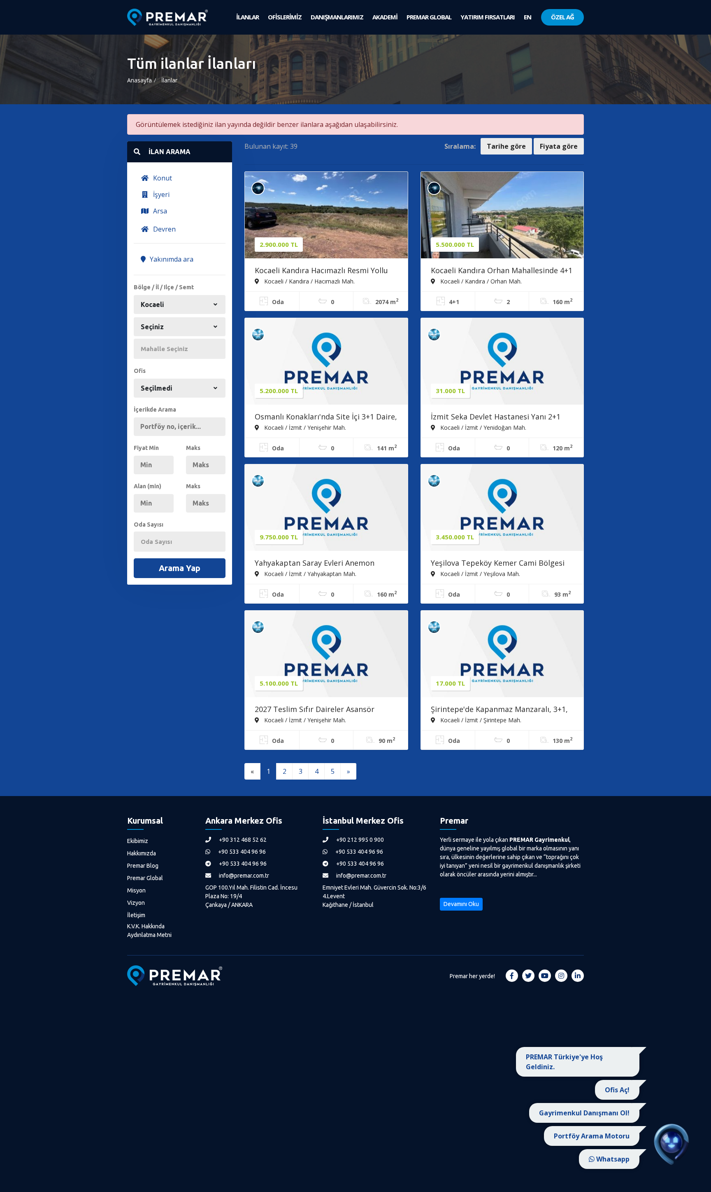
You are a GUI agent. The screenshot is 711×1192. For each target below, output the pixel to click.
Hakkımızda (141, 853)
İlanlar (169, 80)
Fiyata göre (559, 146)
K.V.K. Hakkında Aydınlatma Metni (149, 930)
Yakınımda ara (170, 259)
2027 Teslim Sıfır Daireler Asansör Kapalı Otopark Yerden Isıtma (314, 710)
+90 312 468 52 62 (242, 839)
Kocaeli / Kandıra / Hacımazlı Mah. (309, 281)
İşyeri (160, 194)
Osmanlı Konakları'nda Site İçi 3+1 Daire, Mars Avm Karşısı (326, 417)
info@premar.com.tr (243, 875)
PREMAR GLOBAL (429, 17)
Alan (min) (147, 486)
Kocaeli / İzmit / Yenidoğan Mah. (482, 427)
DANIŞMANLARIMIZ (337, 17)
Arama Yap (179, 568)
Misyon (136, 890)
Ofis (140, 371)
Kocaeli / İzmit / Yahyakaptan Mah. (309, 573)
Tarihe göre (506, 146)
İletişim (136, 915)
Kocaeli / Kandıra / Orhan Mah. (480, 281)
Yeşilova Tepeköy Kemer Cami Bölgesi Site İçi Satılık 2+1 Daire (498, 563)
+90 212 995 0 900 (359, 839)
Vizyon (136, 902)
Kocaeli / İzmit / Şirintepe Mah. (480, 720)
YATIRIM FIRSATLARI (487, 17)
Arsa (159, 210)
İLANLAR (247, 17)
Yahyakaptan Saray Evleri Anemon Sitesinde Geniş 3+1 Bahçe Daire (314, 563)
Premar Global (145, 878)
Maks (193, 448)
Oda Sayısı (148, 524)
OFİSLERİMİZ (285, 17)
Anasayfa (139, 80)
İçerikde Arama (155, 409)
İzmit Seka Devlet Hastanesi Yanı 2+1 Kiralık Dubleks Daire (495, 417)
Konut (161, 178)
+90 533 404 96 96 (241, 851)
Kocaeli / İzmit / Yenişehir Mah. (304, 427)
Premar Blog (142, 865)
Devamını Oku (461, 904)
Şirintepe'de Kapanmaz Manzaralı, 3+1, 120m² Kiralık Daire (499, 710)
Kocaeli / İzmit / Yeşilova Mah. (479, 573)
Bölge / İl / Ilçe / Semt (164, 287)
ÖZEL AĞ (562, 17)
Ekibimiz (137, 841)
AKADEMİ (384, 17)
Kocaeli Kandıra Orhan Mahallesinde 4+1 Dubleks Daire (501, 271)
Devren (163, 229)
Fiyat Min (146, 448)
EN (527, 17)
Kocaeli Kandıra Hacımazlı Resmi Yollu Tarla (321, 271)
